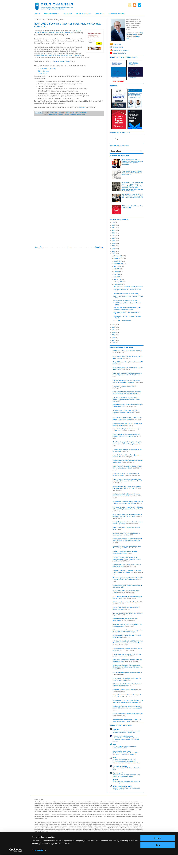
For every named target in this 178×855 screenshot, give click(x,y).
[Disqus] (68, 151)
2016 (114, 248)
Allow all (157, 838)
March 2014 (117, 279)
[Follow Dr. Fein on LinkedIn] (111, 47)
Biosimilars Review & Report (122, 751)
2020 (114, 238)
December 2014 (119, 256)
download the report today (61, 61)
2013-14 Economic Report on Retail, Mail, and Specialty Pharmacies (58, 55)
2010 (114, 332)
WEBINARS (68, 13)
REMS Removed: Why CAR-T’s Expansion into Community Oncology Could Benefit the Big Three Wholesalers (132, 162)
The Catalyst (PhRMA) (120, 766)
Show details (37, 850)
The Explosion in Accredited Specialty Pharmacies (128, 286)
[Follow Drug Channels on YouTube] (111, 53)
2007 (114, 340)
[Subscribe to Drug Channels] (111, 50)
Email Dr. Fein (117, 44)
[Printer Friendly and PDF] (39, 112)
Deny (158, 845)
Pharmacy (60, 114)
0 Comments (83, 112)
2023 (114, 230)
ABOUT (37, 13)
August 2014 (118, 266)
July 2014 (117, 269)
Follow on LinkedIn (117, 47)
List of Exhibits (42, 74)
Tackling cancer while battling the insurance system (128, 713)
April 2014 (117, 276)
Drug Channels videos (119, 53)
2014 (114, 253)
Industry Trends (52, 114)
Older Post (99, 247)
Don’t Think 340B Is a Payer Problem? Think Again (127, 350)
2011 (114, 329)
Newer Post (39, 247)
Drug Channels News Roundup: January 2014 (127, 307)
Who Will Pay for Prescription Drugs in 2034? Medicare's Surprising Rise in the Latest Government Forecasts (132, 196)
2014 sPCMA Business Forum (122, 320)
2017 (114, 246)
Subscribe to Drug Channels (120, 50)
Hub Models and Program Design (123, 309)
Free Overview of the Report (47, 68)
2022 (114, 233)
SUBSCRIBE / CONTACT (116, 13)
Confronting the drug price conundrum (124, 386)
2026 (114, 222)
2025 (114, 225)
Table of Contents (43, 71)
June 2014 (117, 271)
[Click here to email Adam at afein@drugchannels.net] (111, 44)
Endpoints (116, 729)
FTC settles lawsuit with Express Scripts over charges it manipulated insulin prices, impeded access (126, 399)
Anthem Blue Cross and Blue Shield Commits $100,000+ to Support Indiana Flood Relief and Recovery (126, 739)
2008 (114, 337)
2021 (114, 235)
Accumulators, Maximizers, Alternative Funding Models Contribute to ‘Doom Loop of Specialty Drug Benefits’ (128, 667)
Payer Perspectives (119, 773)
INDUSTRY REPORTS (51, 13)
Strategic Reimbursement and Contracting (125, 293)
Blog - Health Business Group (122, 786)
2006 (114, 342)
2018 (114, 243)
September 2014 (119, 263)
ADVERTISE (100, 13)
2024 (114, 227)
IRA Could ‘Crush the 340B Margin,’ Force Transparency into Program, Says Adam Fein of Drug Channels (127, 559)
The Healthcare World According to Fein (124, 689)
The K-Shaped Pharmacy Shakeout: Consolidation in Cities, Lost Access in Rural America (132, 172)
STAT (114, 744)
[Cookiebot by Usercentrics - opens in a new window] (15, 850)
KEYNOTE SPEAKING (83, 13)
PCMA (115, 758)
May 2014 (117, 274)
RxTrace (115, 779)
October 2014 (118, 261)
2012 (114, 327)
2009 (114, 335)
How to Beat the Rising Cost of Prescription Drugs (127, 672)
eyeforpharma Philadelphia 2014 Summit (125, 300)
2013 (114, 324)
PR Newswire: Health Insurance (123, 736)
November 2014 (119, 258)
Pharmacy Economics (70, 114)
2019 (114, 240)
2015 (114, 251)
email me (82, 107)
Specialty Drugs (81, 114)
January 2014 (118, 284)
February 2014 (118, 282)
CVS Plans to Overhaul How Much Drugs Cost (126, 602)
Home (69, 247)
